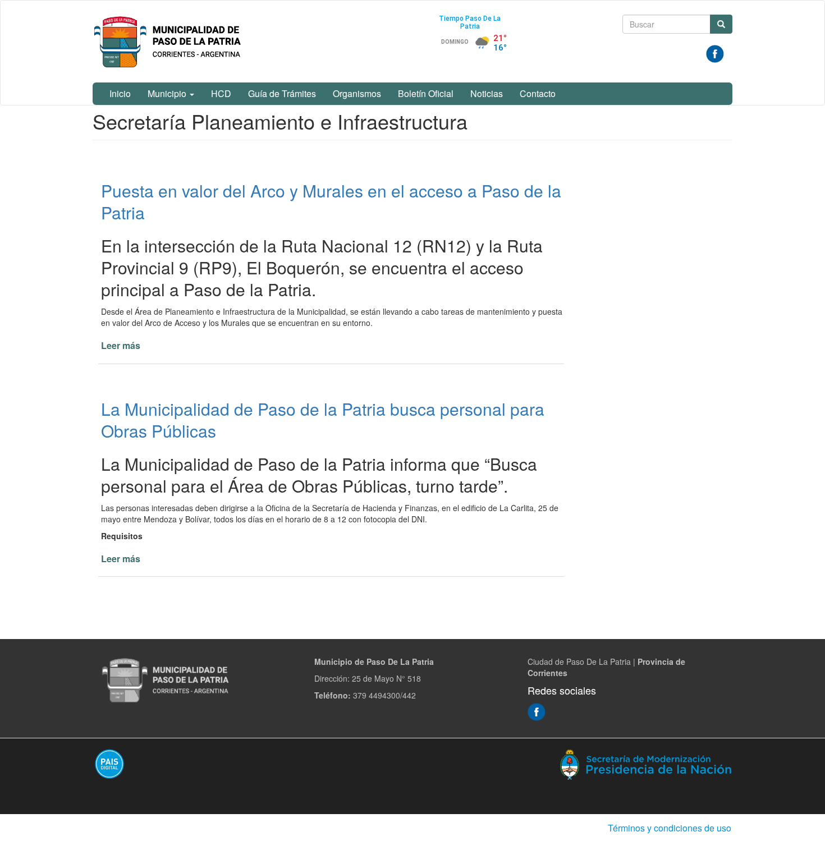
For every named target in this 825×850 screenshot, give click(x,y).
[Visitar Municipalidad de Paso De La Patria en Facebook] (715, 52)
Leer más (120, 345)
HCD (221, 93)
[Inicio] (169, 41)
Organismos (357, 93)
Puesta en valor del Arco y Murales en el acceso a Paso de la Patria (331, 201)
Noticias (486, 93)
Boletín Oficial (425, 93)
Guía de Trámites (282, 93)
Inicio (120, 93)
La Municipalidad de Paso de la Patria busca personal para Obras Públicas (322, 420)
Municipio (168, 93)
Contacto (538, 93)
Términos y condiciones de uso (669, 827)
